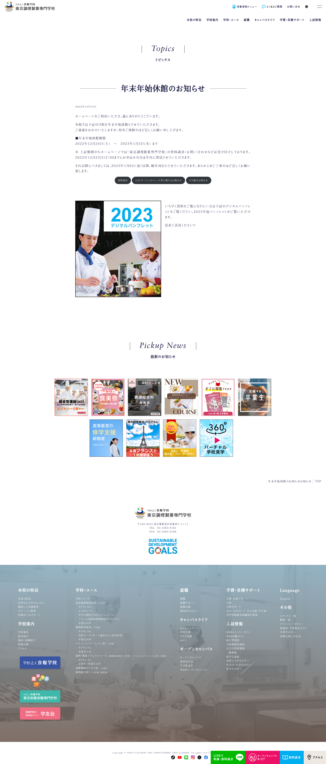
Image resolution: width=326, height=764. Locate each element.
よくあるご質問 (274, 6)
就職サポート (187, 603)
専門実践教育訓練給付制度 (242, 615)
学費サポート (233, 607)
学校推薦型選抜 (235, 644)
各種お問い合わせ (290, 636)
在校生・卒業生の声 (89, 664)
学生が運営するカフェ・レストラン (96, 615)
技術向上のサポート (29, 615)
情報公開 (23, 644)
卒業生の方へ (288, 632)
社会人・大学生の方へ (238, 665)
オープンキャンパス (190, 657)
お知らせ (305, 481)
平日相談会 (186, 665)
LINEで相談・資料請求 (223, 757)
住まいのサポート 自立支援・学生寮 (246, 611)
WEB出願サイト (235, 636)
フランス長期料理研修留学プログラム (99, 619)
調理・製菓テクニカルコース (121, 656)
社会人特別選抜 (235, 648)
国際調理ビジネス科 (92, 668)
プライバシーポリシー (292, 624)
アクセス (318, 757)
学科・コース (83, 599)
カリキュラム (84, 607)
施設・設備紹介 (26, 640)
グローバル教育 (27, 611)
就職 (182, 599)
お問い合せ (293, 6)
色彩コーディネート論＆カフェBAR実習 (100, 635)
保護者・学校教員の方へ (294, 628)
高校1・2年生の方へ (238, 661)
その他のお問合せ (198, 180)
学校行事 (185, 632)
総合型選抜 (233, 640)
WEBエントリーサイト (238, 632)
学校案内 (23, 632)
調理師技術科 (88, 627)
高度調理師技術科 (91, 603)
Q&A (183, 640)
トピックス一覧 (288, 616)
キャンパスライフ (189, 628)
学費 (229, 603)
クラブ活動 (186, 636)
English (285, 599)
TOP (318, 481)
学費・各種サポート (237, 599)
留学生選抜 (233, 657)
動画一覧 (285, 620)
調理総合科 (92, 672)
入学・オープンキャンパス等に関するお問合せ (158, 180)
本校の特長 (24, 599)
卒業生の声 (84, 623)
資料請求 (295, 757)
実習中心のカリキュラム (31, 603)
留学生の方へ (234, 669)
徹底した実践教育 (28, 607)
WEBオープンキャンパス (193, 670)
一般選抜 (231, 652)
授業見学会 (186, 661)
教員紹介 (23, 636)
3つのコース (85, 611)
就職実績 (185, 607)
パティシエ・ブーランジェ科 (95, 643)
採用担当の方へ (189, 611)
